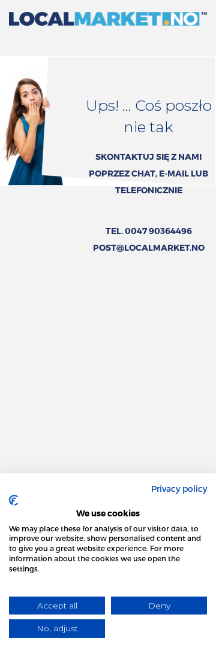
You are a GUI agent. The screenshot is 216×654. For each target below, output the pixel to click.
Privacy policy (179, 488)
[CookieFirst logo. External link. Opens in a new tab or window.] (13, 500)
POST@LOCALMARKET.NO (149, 247)
